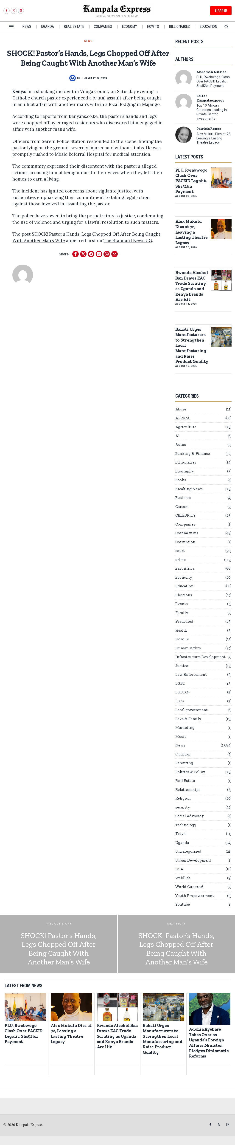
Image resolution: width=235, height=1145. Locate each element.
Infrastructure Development (200, 656)
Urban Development (193, 860)
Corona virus (186, 533)
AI (177, 435)
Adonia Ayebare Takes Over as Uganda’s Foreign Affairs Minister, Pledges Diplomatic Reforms (209, 1042)
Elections (183, 595)
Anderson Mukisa (211, 72)
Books (180, 480)
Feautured (184, 621)
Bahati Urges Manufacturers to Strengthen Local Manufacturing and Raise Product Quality (192, 345)
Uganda (182, 842)
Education (184, 586)
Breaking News (189, 488)
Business (183, 497)
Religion (183, 798)
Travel (181, 833)
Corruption (185, 542)
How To (182, 639)
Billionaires (185, 462)
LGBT (180, 683)
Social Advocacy (189, 816)
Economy (183, 577)
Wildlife (182, 878)
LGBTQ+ (182, 692)
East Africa (184, 568)
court (180, 550)
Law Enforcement (191, 674)
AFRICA (182, 418)
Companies (185, 524)
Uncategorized (188, 851)
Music (180, 736)
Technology (185, 825)
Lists (179, 701)
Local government (191, 709)
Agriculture (185, 426)
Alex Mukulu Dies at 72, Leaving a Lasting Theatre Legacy (213, 138)
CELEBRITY (185, 515)
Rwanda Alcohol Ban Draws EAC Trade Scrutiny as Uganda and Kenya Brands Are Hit (191, 286)
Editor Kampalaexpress (210, 98)
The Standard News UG (128, 240)
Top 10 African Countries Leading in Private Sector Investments (211, 112)
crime (180, 559)
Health (181, 630)
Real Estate (185, 780)
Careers (181, 506)
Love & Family (188, 718)
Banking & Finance (192, 453)
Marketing (185, 727)
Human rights (188, 648)
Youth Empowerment (194, 895)
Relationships (187, 789)
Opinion (182, 754)
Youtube (182, 904)
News (88, 41)
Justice (181, 665)
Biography (184, 471)
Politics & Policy (190, 771)
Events (181, 603)
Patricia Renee (208, 129)
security (182, 807)
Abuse (180, 409)
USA (179, 869)
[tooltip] (6, 11)
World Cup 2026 (189, 886)
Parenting (184, 763)
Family (181, 612)
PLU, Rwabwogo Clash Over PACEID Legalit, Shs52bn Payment (213, 81)
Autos (180, 444)
